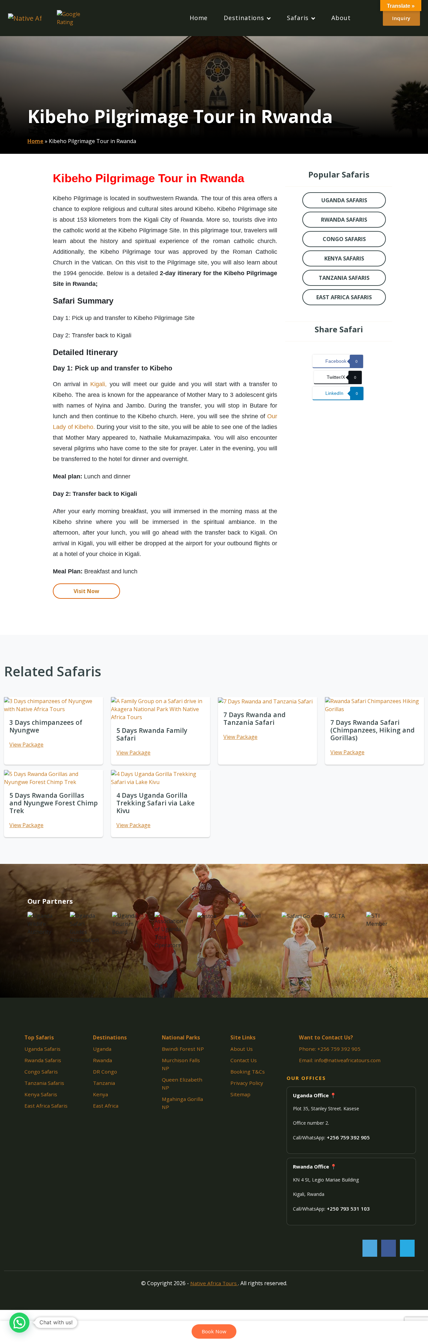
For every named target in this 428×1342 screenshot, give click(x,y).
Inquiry (401, 18)
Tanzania (104, 1083)
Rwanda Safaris (42, 1060)
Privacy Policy (246, 1083)
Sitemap (240, 1094)
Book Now (214, 1331)
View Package (26, 744)
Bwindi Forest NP (183, 1048)
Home (199, 17)
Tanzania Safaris (44, 1083)
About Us (241, 1048)
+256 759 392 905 (348, 1137)
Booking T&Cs (247, 1071)
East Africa (105, 1105)
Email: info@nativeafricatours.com (340, 1060)
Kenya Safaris (40, 1094)
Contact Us (243, 1060)
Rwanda (102, 1060)
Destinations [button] (244, 18)
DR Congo (105, 1071)
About (341, 17)
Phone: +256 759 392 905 (329, 1048)
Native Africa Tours (214, 1283)
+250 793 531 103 (348, 1208)
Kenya (100, 1094)
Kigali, (98, 384)
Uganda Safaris (42, 1048)
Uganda (102, 1048)
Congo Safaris (41, 1071)
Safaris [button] (298, 18)
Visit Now (86, 591)
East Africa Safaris (46, 1105)
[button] (19, 1323)
